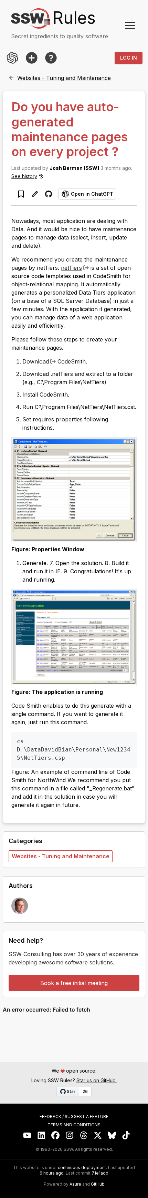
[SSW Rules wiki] (51, 58)
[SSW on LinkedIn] (41, 1135)
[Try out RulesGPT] (12, 58)
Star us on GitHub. (96, 1080)
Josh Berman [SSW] (74, 168)
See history (24, 176)
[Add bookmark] (21, 194)
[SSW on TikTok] (126, 1135)
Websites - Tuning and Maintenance (60, 856)
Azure (75, 1184)
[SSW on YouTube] (27, 1135)
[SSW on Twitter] (98, 1135)
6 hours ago (52, 1173)
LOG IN (128, 58)
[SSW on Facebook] (55, 1135)
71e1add (100, 1173)
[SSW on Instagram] (69, 1135)
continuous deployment (82, 1168)
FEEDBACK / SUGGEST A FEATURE (74, 1117)
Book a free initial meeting (74, 983)
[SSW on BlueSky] (112, 1135)
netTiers (71, 267)
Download (35, 361)
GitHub (98, 1184)
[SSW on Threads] (84, 1135)
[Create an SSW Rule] (32, 58)
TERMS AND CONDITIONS (74, 1125)
